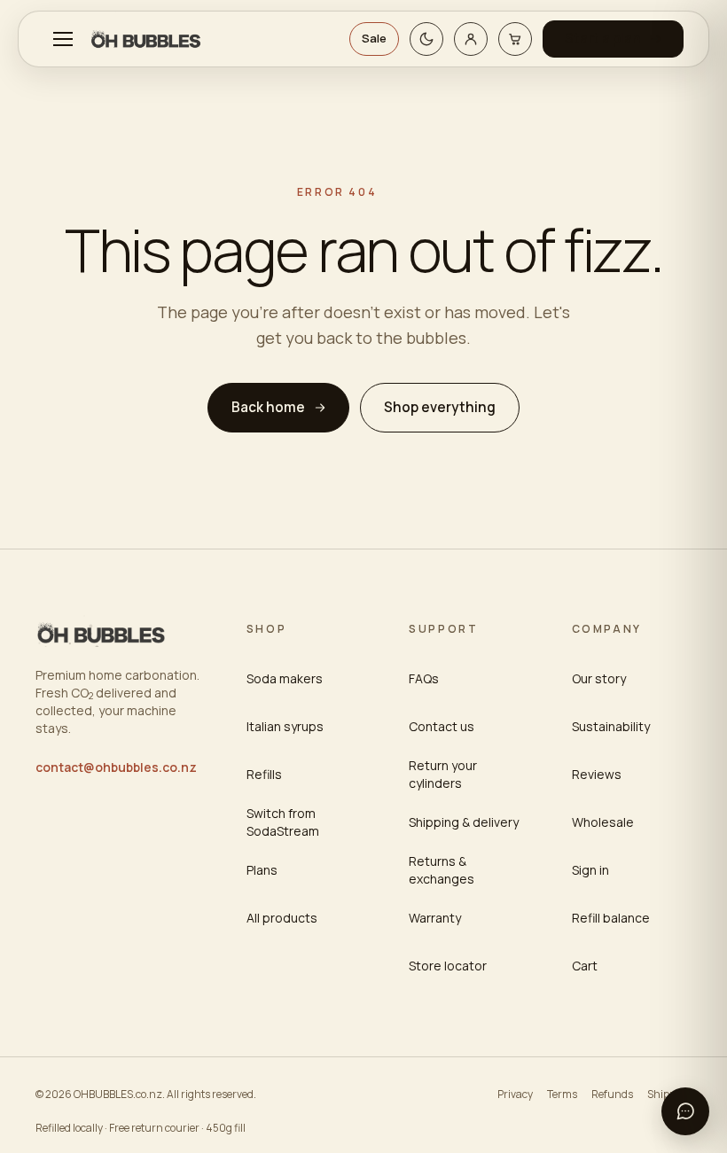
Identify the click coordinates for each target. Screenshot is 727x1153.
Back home (268, 407)
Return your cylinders (443, 774)
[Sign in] (471, 39)
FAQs (424, 678)
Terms (562, 1094)
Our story (599, 678)
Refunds (612, 1094)
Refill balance (611, 917)
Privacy (515, 1094)
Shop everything (440, 407)
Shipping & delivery (464, 822)
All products (281, 917)
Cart (585, 965)
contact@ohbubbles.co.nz (116, 767)
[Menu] (62, 38)
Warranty (435, 917)
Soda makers (284, 678)
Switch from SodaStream (282, 822)
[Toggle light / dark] (426, 39)
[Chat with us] (685, 1111)
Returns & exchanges (441, 870)
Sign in (590, 869)
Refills (264, 774)
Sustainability (611, 726)
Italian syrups (285, 726)
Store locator (448, 965)
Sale (374, 38)
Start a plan (603, 38)
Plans (262, 869)
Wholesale (603, 822)
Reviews (596, 774)
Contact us (441, 726)
